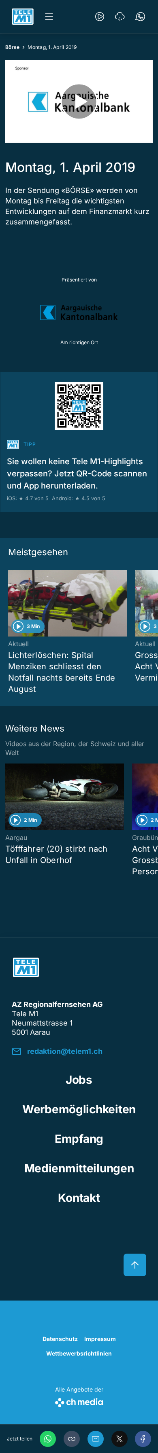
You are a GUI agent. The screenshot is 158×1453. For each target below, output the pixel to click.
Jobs (79, 1080)
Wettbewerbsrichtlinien (79, 1353)
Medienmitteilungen (79, 1168)
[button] (72, 1439)
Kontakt (79, 1198)
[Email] (96, 1439)
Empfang (79, 1139)
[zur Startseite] (23, 16)
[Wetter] (119, 16)
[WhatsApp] (48, 1439)
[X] (119, 1439)
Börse (12, 47)
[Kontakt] (140, 16)
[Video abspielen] (79, 101)
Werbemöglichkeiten (79, 1109)
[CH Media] (79, 1401)
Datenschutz (60, 1338)
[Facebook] (143, 1439)
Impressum (100, 1338)
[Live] (99, 16)
